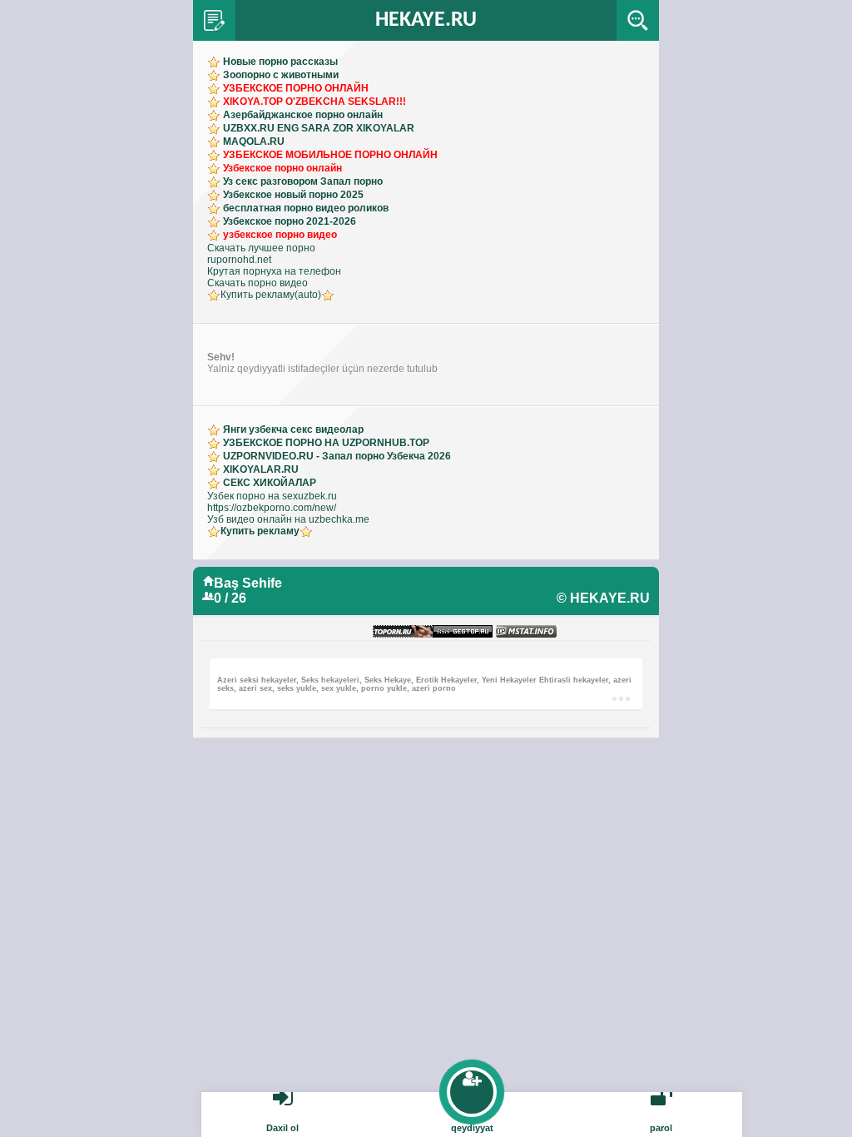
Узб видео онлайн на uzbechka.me (288, 519)
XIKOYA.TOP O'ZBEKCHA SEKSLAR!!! (314, 101)
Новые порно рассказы (280, 61)
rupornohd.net (239, 260)
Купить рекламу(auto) (270, 294)
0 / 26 (230, 598)
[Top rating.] (526, 632)
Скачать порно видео (257, 283)
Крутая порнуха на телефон (274, 271)
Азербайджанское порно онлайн (303, 115)
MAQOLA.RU (254, 141)
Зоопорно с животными (281, 75)
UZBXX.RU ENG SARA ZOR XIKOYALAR (318, 128)
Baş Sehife (248, 583)
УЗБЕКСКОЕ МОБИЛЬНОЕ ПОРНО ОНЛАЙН (330, 155)
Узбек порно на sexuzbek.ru (272, 496)
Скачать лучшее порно (261, 248)
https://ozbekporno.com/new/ (271, 508)
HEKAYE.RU (426, 20)
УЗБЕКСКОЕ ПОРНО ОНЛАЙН (296, 88)
